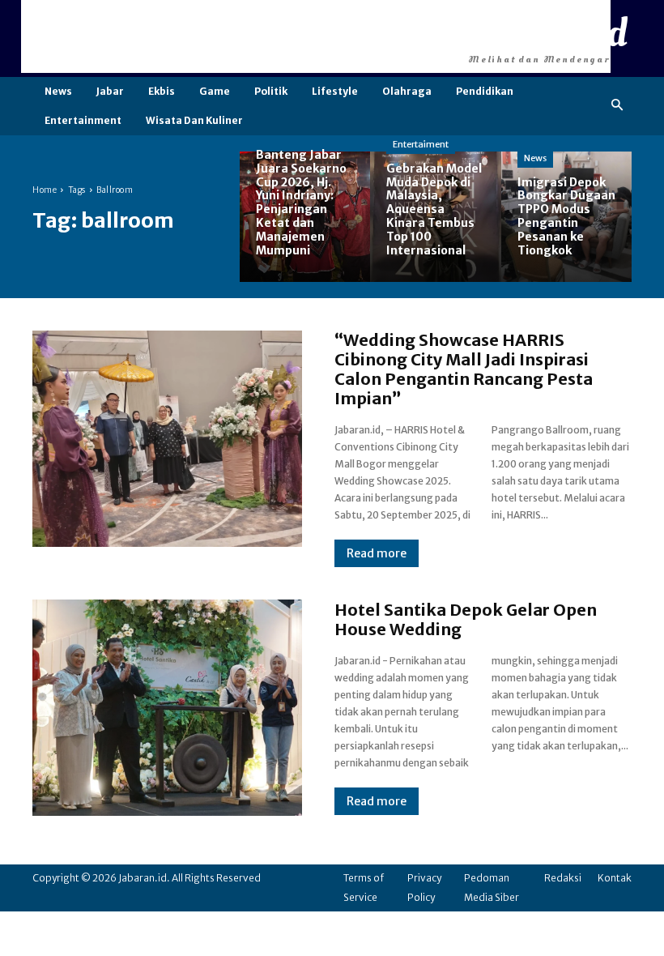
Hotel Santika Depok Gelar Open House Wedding (465, 619)
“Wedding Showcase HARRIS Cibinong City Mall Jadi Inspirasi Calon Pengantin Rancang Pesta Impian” (463, 369)
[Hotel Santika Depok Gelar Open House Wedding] (167, 707)
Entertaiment (421, 144)
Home (44, 190)
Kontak (615, 878)
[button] (617, 106)
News (535, 158)
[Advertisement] (316, 36)
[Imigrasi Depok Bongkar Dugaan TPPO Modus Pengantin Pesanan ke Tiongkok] (566, 217)
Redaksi (562, 878)
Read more (376, 553)
